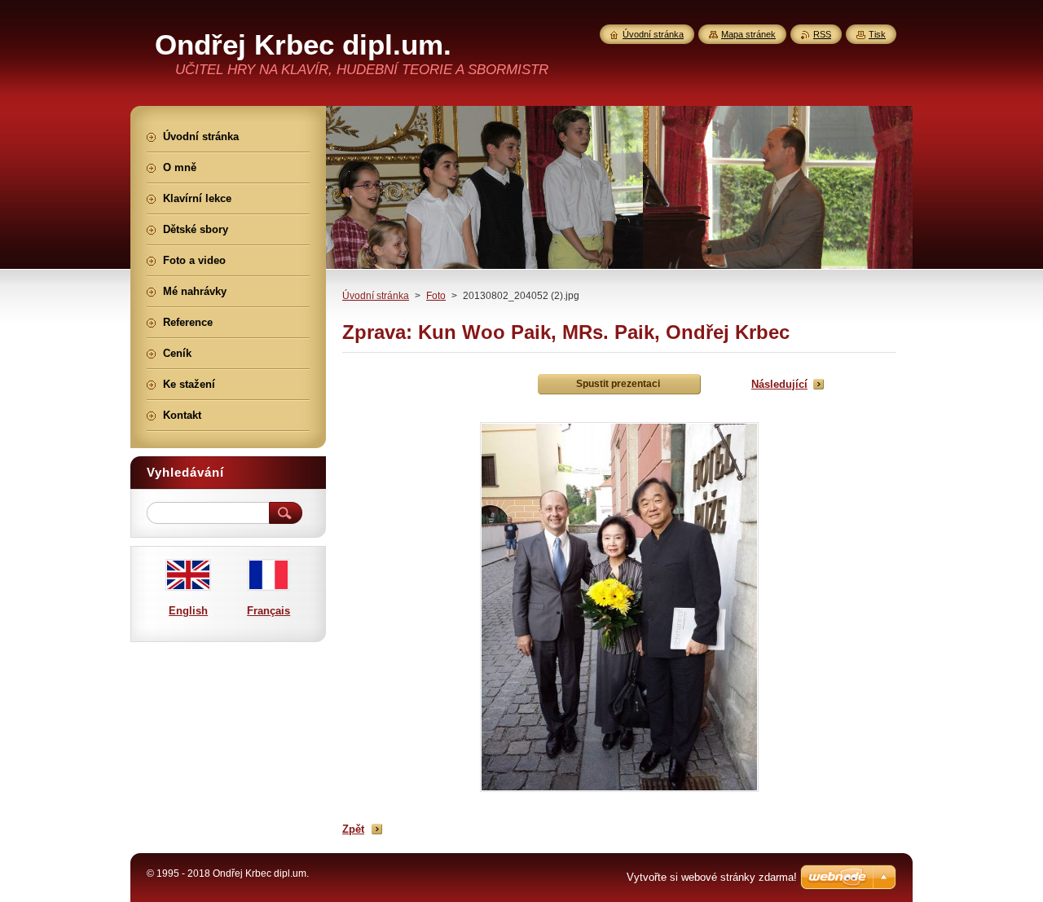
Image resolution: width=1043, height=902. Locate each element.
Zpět (353, 829)
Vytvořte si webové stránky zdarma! (712, 877)
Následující (779, 384)
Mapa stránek (748, 34)
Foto (436, 296)
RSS (822, 34)
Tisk (877, 34)
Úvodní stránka (375, 296)
